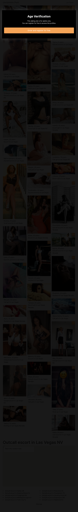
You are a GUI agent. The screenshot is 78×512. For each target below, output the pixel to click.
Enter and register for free (39, 30)
